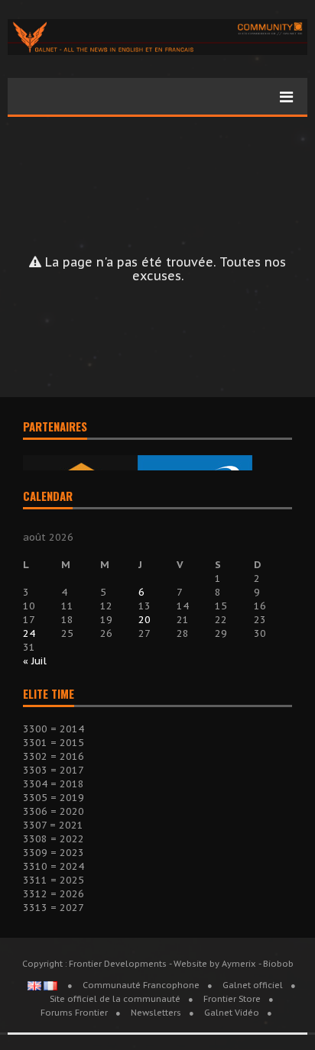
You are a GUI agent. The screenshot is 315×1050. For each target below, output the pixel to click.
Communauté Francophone (141, 985)
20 (144, 619)
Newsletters (156, 1012)
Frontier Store (232, 998)
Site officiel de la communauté (115, 998)
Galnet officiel (252, 985)
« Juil (35, 660)
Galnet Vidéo (231, 1012)
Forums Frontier (74, 1012)
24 (29, 633)
